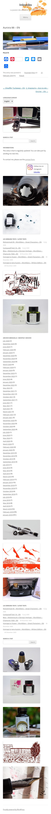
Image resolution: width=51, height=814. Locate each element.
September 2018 (9, 494)
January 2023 (7, 382)
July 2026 (6, 341)
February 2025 (8, 350)
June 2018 (6, 500)
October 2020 (8, 426)
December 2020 (8, 420)
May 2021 (6, 406)
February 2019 (8, 479)
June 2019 (6, 468)
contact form (30, 159)
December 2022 (8, 385)
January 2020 (7, 450)
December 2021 (8, 391)
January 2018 (7, 515)
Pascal (21, 75)
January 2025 (7, 353)
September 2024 (9, 361)
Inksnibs (25, 5)
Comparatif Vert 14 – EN (12, 248)
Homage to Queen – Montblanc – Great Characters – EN (23, 257)
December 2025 (8, 344)
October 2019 (8, 459)
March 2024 (7, 364)
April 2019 (6, 473)
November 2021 (9, 394)
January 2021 (7, 417)
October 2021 (8, 397)
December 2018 (8, 485)
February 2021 (8, 415)
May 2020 (6, 438)
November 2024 (9, 358)
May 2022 (6, 388)
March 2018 (7, 509)
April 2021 (6, 409)
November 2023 (9, 376)
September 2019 (9, 462)
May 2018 (6, 503)
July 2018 (6, 497)
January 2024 (7, 370)
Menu (25, 17)
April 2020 (6, 441)
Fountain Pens (29, 73)
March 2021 (7, 412)
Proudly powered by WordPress (14, 809)
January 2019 (7, 482)
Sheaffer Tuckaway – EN (14, 88)
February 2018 (8, 512)
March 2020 (7, 444)
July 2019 (6, 465)
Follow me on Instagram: (39, 169)
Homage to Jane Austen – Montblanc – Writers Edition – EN (24, 263)
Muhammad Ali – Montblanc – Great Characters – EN (22, 242)
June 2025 (6, 347)
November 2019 (9, 456)
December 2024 (8, 356)
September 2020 (9, 429)
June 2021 (6, 403)
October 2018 (8, 491)
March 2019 (7, 476)
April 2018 (6, 506)
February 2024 (8, 367)
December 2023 (8, 373)
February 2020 (8, 447)
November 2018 (9, 488)
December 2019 (8, 453)
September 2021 (9, 400)
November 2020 (9, 423)
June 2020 (6, 435)
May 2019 (6, 471)
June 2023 (6, 379)
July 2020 (6, 432)
